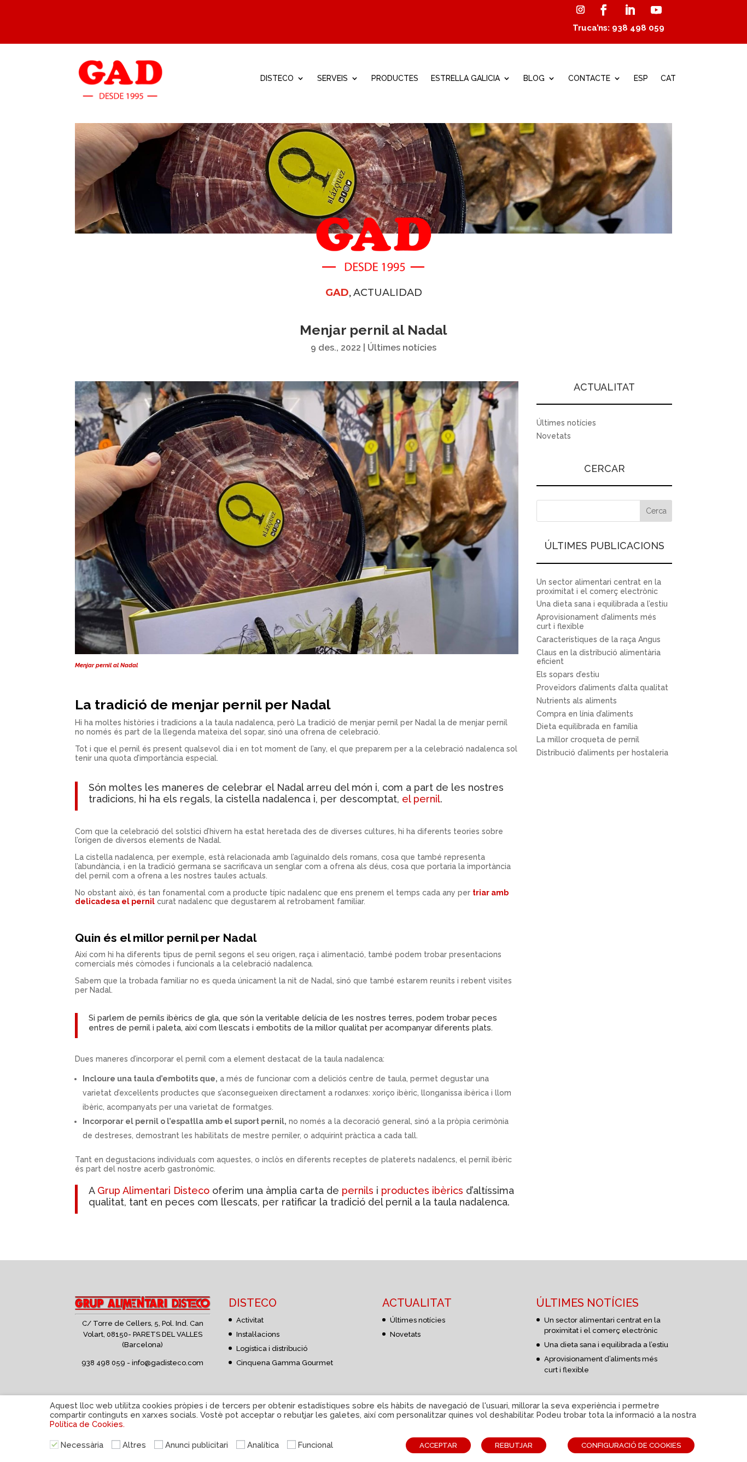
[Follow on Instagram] (580, 10)
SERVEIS (332, 78)
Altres (134, 1444)
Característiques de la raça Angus (598, 639)
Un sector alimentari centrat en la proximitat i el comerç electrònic (598, 587)
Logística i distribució (271, 1348)
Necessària (82, 1444)
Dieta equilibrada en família (587, 726)
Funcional (315, 1444)
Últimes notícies (401, 347)
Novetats (553, 436)
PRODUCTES (394, 78)
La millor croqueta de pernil (587, 739)
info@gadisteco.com (167, 1363)
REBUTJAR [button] (514, 1445)
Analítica (263, 1444)
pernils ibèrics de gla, (179, 1018)
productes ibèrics (422, 1190)
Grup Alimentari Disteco (153, 1190)
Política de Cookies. (87, 1424)
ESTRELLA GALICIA (465, 78)
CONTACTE (589, 78)
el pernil (419, 799)
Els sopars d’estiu (567, 674)
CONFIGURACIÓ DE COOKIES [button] (631, 1445)
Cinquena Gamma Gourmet (284, 1363)
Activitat (250, 1320)
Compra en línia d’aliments (584, 713)
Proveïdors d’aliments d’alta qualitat (602, 687)
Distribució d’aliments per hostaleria (602, 752)
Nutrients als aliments (576, 700)
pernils (358, 1190)
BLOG (534, 78)
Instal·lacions (257, 1334)
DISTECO (277, 78)
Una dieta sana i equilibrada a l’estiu (602, 603)
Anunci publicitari (196, 1444)
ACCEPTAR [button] (438, 1445)
